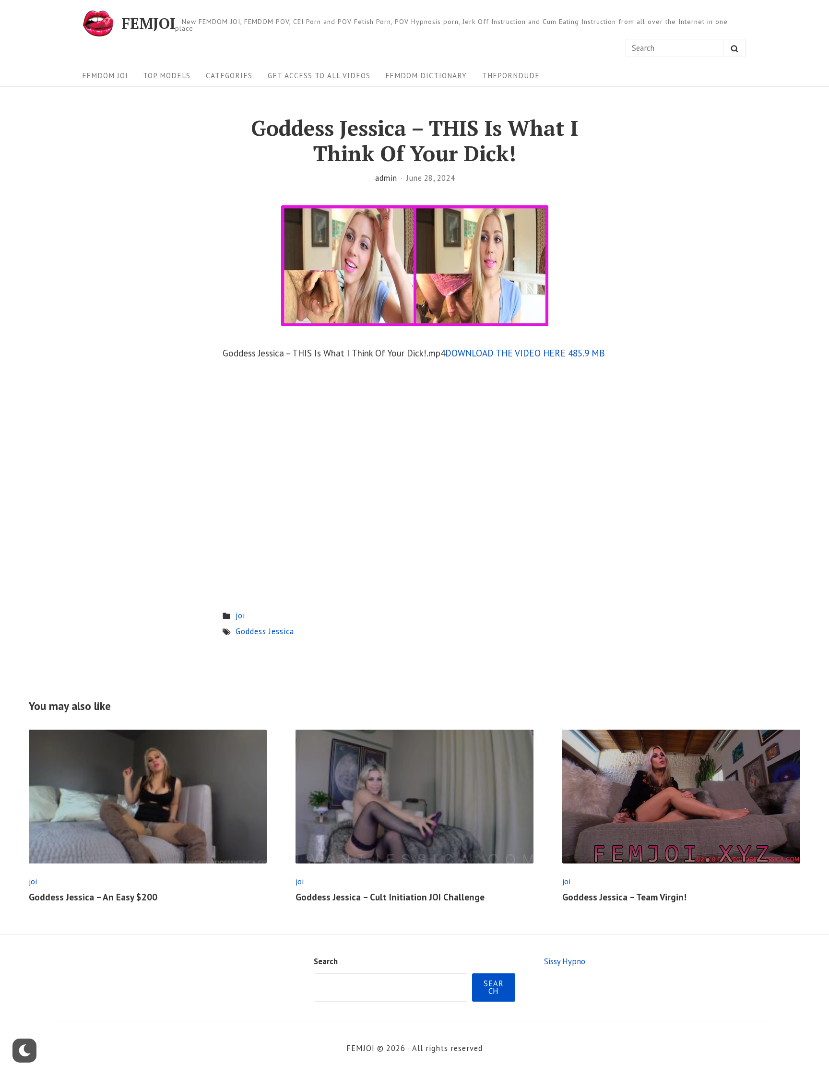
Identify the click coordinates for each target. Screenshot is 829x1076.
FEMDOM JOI (105, 75)
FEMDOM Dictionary (426, 75)
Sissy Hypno (564, 961)
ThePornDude (511, 75)
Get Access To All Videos (319, 75)
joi (240, 615)
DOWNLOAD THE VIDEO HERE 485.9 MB (525, 353)
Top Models (166, 75)
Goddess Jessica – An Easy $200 (93, 897)
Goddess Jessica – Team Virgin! (624, 897)
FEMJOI (148, 23)
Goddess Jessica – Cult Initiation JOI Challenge (390, 897)
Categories (229, 75)
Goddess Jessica (265, 631)
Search (326, 961)
